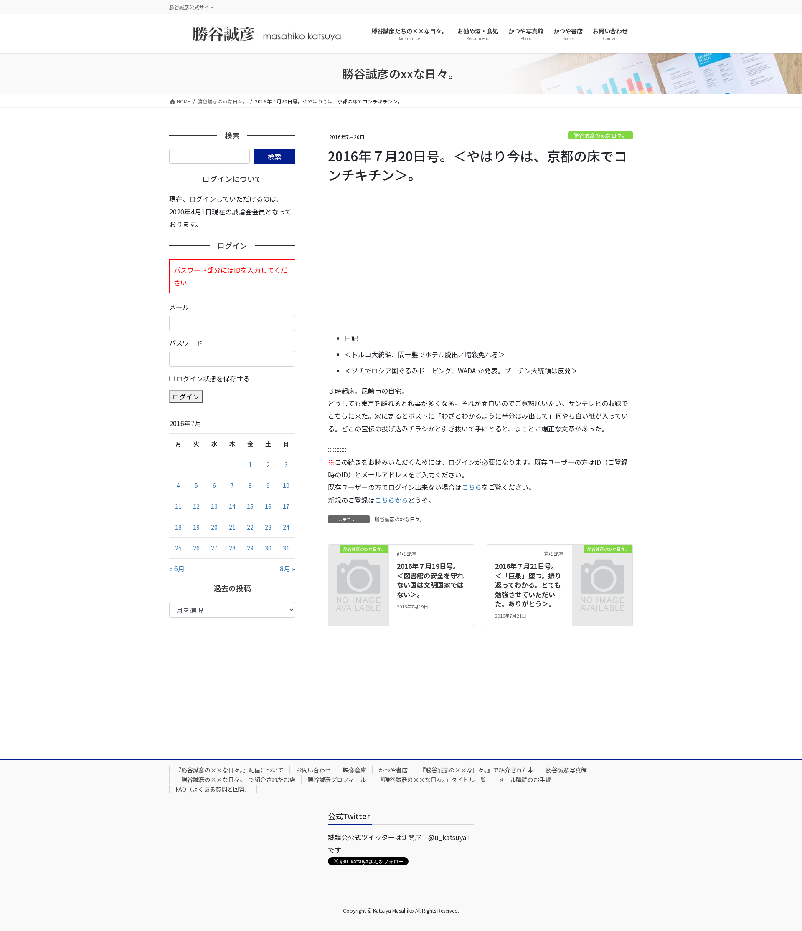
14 (232, 506)
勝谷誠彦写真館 (566, 770)
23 (268, 527)
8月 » (287, 568)
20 (214, 527)
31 (286, 548)
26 (196, 548)
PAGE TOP (777, 895)
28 (232, 548)
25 (178, 548)
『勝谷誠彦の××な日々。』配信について (229, 770)
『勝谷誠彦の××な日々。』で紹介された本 (477, 770)
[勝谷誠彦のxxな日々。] (358, 562)
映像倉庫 (354, 770)
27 (214, 548)
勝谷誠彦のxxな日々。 (600, 135)
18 (178, 527)
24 (286, 527)
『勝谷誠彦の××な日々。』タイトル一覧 (432, 779)
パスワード (186, 343)
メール (179, 307)
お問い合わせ (313, 770)
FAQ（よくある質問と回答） (213, 789)
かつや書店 (393, 770)
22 (250, 527)
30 (268, 548)
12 (196, 506)
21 (232, 527)
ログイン (186, 396)
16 (268, 506)
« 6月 (177, 568)
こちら (472, 487)
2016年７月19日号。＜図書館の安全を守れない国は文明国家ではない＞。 (430, 580)
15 (250, 506)
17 (286, 506)
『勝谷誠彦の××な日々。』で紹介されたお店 (235, 779)
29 (250, 548)
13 (214, 506)
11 (178, 506)
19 (196, 527)
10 (286, 485)
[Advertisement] (480, 260)
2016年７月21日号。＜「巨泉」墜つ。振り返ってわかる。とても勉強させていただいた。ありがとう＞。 (528, 584)
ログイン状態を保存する (213, 378)
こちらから (391, 500)
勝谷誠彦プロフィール (336, 779)
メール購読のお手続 (524, 779)
